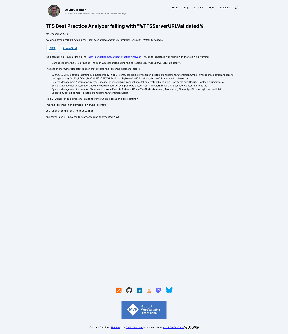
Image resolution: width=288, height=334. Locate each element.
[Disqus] (144, 162)
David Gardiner (134, 327)
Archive (198, 7)
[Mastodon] (158, 290)
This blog (116, 327)
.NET (52, 48)
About (211, 7)
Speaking (224, 7)
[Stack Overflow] (149, 290)
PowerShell (70, 48)
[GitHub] (129, 290)
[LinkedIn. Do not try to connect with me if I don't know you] (139, 290)
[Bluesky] (169, 290)
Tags (186, 7)
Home (175, 7)
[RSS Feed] (119, 290)
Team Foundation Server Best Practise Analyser (114, 56)
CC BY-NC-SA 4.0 (173, 327)
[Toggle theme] (237, 7)
